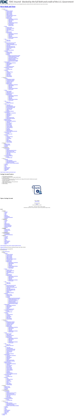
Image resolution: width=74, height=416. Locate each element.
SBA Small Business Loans (10, 106)
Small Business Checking (10, 79)
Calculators (8, 72)
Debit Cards (8, 282)
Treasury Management (8, 120)
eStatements (10, 21)
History (5, 170)
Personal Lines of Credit (10, 43)
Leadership (6, 159)
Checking (6, 78)
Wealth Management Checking (11, 15)
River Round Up (11, 23)
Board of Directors (9, 160)
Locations (6, 237)
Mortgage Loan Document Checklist (14, 55)
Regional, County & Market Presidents (12, 405)
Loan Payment (4, 413)
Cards (5, 39)
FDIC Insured (6, 168)
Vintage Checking (9, 11)
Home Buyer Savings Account (13, 58)
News (5, 165)
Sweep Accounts (9, 125)
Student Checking (9, 13)
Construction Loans (9, 105)
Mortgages (6, 215)
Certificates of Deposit (10, 92)
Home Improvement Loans (10, 46)
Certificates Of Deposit (10, 272)
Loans (5, 41)
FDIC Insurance (9, 75)
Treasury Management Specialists (11, 131)
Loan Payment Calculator (12, 57)
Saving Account (9, 333)
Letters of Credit (9, 109)
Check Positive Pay (9, 127)
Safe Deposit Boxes (9, 71)
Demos (7, 139)
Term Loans (8, 104)
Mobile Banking (11, 34)
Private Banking (7, 148)
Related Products (9, 18)
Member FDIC (2, 247)
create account (37, 201)
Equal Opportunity (3, 245)
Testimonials (6, 169)
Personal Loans (8, 48)
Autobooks (8, 113)
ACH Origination (9, 365)
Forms (7, 135)
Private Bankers (8, 154)
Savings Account (9, 27)
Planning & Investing (7, 226)
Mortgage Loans (9, 51)
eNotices (7, 49)
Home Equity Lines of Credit (11, 42)
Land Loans (8, 45)
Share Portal (8, 74)
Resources (8, 54)
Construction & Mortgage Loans (11, 44)
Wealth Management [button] (5, 147)
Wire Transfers (8, 123)
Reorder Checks (9, 17)
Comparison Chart (9, 16)
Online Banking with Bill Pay (13, 33)
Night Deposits (10, 24)
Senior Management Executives (11, 161)
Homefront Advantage (12, 59)
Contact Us (6, 164)
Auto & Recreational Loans (10, 47)
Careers (5, 166)
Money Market (8, 29)
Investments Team (9, 69)
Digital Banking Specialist (10, 118)
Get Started (8, 53)
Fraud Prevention (9, 76)
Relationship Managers (10, 111)
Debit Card (10, 20)
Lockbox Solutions (9, 126)
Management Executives (10, 162)
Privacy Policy (9, 245)
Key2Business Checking (10, 80)
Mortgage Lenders (9, 52)
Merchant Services (7, 119)
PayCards (8, 128)
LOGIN (3, 414)
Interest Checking (9, 12)
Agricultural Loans (9, 108)
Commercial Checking (10, 323)
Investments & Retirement (8, 67)
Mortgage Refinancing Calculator (13, 56)
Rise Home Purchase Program (13, 302)
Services (7, 68)
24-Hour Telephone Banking (13, 22)
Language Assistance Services (16, 245)
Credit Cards (8, 283)
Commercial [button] (4, 77)
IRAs (7, 30)
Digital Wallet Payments (10, 66)
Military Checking (9, 14)
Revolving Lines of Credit (10, 107)
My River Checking (9, 10)
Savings (5, 26)
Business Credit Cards (9, 102)
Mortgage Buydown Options (13, 303)
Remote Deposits (9, 124)
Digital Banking (7, 61)
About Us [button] (4, 158)
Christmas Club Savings (10, 28)
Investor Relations (7, 167)
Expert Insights (8, 73)
